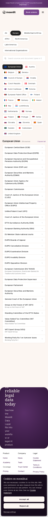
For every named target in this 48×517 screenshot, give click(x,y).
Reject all (24, 506)
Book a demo (31, 12)
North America (21, 39)
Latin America (10, 45)
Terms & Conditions (37, 466)
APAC (7, 39)
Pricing (5, 471)
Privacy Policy (38, 472)
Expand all (42, 141)
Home (5, 458)
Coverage (7, 467)
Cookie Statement (37, 459)
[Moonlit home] (9, 12)
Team (20, 462)
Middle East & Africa (32, 33)
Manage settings (10, 512)
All (6, 33)
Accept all (24, 499)
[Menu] (42, 12)
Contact (21, 471)
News (20, 458)
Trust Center (23, 467)
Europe (16, 33)
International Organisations (16, 50)
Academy (6, 462)
